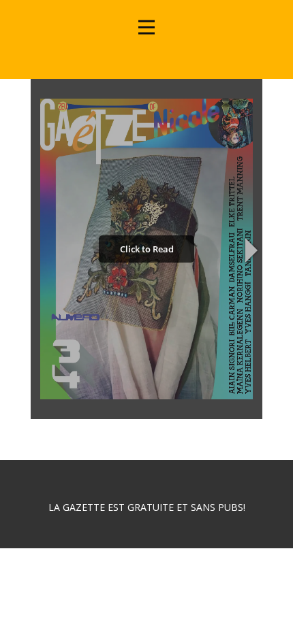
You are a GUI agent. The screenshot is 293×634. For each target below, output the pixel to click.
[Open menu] (146, 27)
